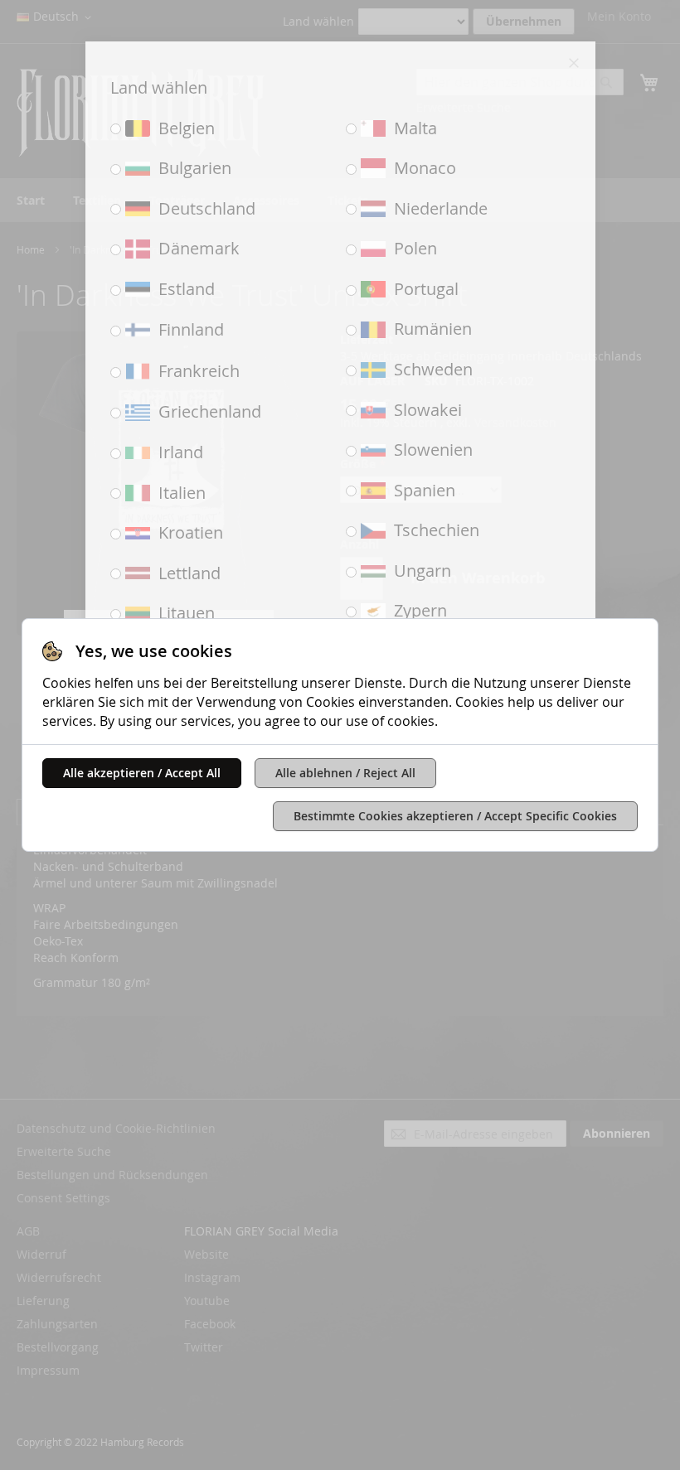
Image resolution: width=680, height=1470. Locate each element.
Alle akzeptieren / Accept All (142, 773)
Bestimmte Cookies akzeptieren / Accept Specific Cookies (455, 816)
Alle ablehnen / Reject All (345, 773)
